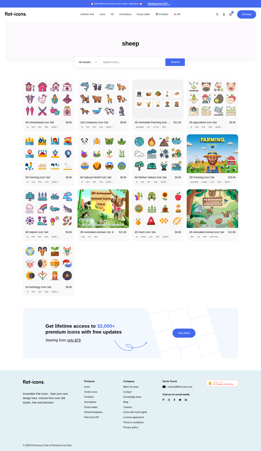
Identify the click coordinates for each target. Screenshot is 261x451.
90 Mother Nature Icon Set (151, 177)
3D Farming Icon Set (201, 177)
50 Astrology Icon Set (38, 287)
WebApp (246, 14)
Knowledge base (132, 397)
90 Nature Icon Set (37, 232)
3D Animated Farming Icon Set (153, 122)
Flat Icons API (91, 417)
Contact (127, 392)
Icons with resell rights (135, 412)
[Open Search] (217, 14)
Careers (127, 407)
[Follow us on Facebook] (174, 400)
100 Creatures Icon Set (94, 122)
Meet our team (131, 386)
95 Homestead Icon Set (40, 122)
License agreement (133, 417)
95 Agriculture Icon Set (203, 122)
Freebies (163, 14)
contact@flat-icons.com (179, 386)
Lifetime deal (87, 14)
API (178, 14)
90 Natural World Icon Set (95, 177)
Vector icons (90, 392)
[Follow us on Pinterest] (163, 400)
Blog (125, 402)
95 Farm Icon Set (145, 232)
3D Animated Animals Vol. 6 (97, 232)
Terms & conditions (133, 422)
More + (55, 127)
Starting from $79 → (159, 3)
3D (112, 14)
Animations (125, 14)
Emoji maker (143, 14)
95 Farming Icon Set (38, 177)
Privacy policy (130, 427)
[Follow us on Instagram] (169, 400)
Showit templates (93, 412)
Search (175, 62)
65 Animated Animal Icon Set (206, 232)
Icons (102, 14)
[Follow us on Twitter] (180, 400)
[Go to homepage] (16, 14)
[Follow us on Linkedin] (186, 400)
